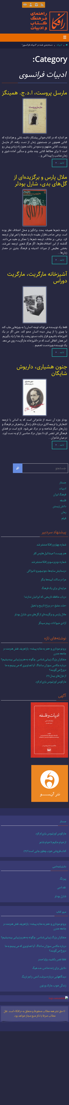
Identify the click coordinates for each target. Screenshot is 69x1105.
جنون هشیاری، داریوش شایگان (42, 370)
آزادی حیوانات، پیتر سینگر (52, 623)
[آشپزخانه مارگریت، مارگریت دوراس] (34, 304)
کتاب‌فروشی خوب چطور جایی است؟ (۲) (45, 851)
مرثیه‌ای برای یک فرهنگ (53, 588)
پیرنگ (63, 879)
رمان (63, 512)
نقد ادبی (61, 887)
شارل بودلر (60, 896)
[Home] (66, 45)
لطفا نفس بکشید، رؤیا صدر (52, 959)
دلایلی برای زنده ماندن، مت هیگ (49, 968)
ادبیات (59, 45)
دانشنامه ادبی (59, 866)
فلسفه (63, 500)
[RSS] (42, 5)
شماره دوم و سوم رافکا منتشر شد (48, 562)
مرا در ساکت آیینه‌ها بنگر (53, 579)
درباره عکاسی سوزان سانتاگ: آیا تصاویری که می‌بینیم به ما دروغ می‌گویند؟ (35, 668)
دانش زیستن (59, 506)
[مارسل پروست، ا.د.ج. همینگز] (34, 116)
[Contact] (25, 5)
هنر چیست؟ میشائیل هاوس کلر (49, 553)
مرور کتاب (61, 912)
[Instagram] (36, 5)
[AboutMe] (31, 5)
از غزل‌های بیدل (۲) (56, 676)
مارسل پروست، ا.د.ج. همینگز (34, 93)
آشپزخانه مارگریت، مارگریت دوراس (37, 278)
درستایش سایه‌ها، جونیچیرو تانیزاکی (46, 571)
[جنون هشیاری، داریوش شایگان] (34, 397)
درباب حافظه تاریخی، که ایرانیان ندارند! (45, 597)
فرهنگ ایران (59, 494)
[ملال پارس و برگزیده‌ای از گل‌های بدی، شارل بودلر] (34, 207)
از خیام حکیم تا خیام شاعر (52, 842)
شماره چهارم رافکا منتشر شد (51, 545)
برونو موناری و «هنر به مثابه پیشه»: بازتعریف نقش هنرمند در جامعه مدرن (34, 651)
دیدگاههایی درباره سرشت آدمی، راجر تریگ (44, 977)
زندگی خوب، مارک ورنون (53, 985)
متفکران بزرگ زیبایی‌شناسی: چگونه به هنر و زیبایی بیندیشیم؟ (33, 659)
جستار (62, 482)
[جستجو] (17, 468)
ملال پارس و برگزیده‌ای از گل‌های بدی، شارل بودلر (40, 180)
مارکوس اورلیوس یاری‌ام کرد (51, 681)
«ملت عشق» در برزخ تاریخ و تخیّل (48, 605)
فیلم (63, 518)
